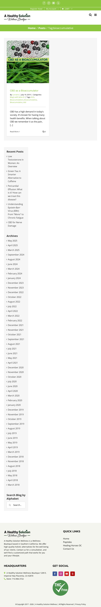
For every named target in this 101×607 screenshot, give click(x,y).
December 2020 (16, 367)
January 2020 (14, 405)
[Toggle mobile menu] (95, 14)
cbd (24, 102)
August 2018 (14, 466)
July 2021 (12, 348)
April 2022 (13, 311)
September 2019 (16, 423)
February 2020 (15, 400)
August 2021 (14, 344)
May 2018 (12, 475)
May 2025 (12, 240)
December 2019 (16, 409)
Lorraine (15, 94)
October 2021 (14, 334)
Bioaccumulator (16, 102)
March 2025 (13, 250)
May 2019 (12, 442)
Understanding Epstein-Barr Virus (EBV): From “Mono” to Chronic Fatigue (16, 211)
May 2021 (12, 358)
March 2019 (13, 451)
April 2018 (13, 480)
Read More (14, 131)
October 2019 (14, 419)
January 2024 (14, 278)
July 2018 (12, 470)
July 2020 (12, 381)
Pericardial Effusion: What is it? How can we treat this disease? (15, 192)
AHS (32, 97)
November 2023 (16, 287)
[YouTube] (66, 574)
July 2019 (12, 433)
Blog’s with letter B (17, 97)
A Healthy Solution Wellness (46, 604)
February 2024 (15, 273)
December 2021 (16, 325)
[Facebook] (55, 574)
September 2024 (16, 254)
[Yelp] (72, 574)
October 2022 (14, 297)
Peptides (67, 542)
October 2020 (14, 376)
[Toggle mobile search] (90, 14)
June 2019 (12, 438)
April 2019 (13, 447)
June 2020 (12, 386)
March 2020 (13, 395)
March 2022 (13, 315)
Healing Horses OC (72, 545)
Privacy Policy (80, 604)
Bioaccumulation (16, 100)
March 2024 (13, 268)
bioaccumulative (30, 100)
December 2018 (16, 456)
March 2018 (13, 484)
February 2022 (15, 320)
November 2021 (16, 329)
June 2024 (12, 264)
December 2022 (16, 292)
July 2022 (12, 306)
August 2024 (14, 259)
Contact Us (68, 548)
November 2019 (16, 414)
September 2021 (16, 339)
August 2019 (14, 428)
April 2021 (13, 362)
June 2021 (12, 353)
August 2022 (14, 301)
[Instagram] (61, 574)
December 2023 (16, 282)
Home (66, 538)
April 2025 (13, 245)
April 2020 (13, 391)
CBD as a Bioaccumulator (24, 90)
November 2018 (16, 461)
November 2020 (16, 372)
